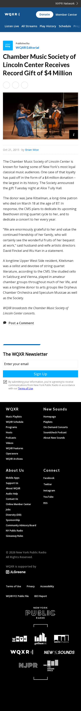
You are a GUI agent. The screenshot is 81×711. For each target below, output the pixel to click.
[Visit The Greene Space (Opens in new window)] (59, 665)
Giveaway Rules (14, 536)
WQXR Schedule (14, 422)
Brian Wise (32, 150)
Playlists (47, 422)
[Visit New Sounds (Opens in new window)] (59, 652)
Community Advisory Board (21, 525)
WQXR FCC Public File (17, 596)
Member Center (66, 14)
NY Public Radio (14, 530)
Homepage (49, 416)
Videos (9, 443)
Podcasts (11, 437)
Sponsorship (13, 520)
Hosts (9, 432)
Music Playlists (14, 416)
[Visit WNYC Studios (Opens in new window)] (61, 639)
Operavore (12, 453)
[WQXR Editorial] (9, 45)
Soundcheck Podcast (55, 432)
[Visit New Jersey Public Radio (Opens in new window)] (21, 665)
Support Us (12, 483)
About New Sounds (54, 437)
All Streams (29, 26)
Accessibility (47, 586)
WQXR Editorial (27, 47)
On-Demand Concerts (55, 427)
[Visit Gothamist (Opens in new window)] (40, 639)
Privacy (31, 586)
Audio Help (12, 493)
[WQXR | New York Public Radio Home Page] (12, 14)
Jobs (8, 509)
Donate (45, 14)
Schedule (65, 26)
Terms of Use (13, 586)
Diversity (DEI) (13, 514)
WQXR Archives (14, 459)
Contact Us (12, 499)
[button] (73, 134)
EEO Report (40, 596)
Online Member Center (18, 504)
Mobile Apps (12, 477)
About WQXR (13, 488)
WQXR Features (14, 448)
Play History (48, 26)
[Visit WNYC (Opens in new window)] (19, 639)
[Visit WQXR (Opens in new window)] (21, 652)
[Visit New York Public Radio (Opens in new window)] (40, 613)
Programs (11, 427)
